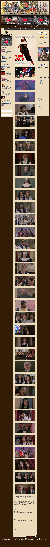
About (6, 28)
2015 (39, 106)
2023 (39, 80)
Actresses (41, 28)
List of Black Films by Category (28, 28)
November (41, 82)
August (41, 84)
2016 (39, 105)
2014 (39, 107)
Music (35, 527)
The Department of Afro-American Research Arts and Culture (20, 25)
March (41, 94)
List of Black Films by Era (18, 28)
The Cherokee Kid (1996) (42, 40)
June (40, 91)
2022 (39, 98)
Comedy (31, 527)
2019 (39, 101)
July (40, 90)
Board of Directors (10, 28)
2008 (39, 114)
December (41, 81)
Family (33, 527)
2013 (39, 108)
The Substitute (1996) (42, 85)
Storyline (15, 519)
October (41, 83)
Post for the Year (3, 61)
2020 (39, 100)
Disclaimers (45, 28)
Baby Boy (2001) (7, 66)
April (40, 93)
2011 (39, 110)
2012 (39, 109)
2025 (39, 78)
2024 (39, 79)
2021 (39, 99)
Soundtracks (36, 28)
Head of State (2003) (8, 96)
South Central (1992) (8, 103)
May (40, 92)
